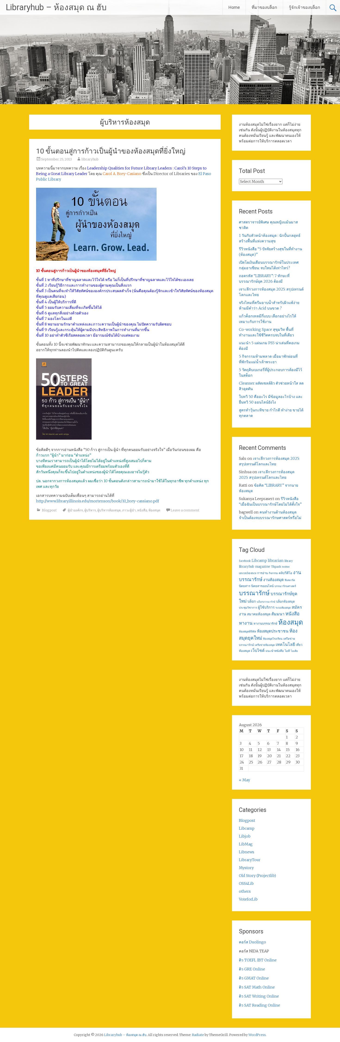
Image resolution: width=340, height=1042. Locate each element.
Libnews (246, 852)
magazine (262, 567)
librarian (276, 560)
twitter (286, 566)
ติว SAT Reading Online (259, 1005)
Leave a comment (185, 510)
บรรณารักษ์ (254, 593)
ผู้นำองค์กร (75, 510)
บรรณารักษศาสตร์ (285, 586)
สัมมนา (277, 613)
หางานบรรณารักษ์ (265, 624)
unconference (247, 573)
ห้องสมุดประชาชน (272, 631)
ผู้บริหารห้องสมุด (109, 510)
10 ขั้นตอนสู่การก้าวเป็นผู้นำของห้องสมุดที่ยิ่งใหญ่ (110, 151)
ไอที (287, 651)
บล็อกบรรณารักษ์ (266, 601)
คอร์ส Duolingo (252, 942)
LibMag (246, 844)
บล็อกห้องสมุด (285, 602)
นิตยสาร (244, 586)
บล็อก (251, 601)
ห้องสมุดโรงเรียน (272, 638)
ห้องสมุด (154, 510)
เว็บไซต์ (258, 650)
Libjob (244, 836)
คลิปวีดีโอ (285, 573)
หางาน (246, 623)
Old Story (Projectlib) (257, 875)
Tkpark (276, 566)
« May (244, 780)
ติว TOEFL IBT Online (258, 960)
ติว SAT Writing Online (259, 996)
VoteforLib (248, 899)
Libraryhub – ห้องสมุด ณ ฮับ (56, 7)
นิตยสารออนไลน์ (262, 586)
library (288, 561)
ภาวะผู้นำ (129, 510)
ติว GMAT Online (254, 978)
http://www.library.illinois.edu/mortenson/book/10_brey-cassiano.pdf (97, 501)
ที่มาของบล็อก (264, 7)
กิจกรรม (273, 573)
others (245, 891)
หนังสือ (142, 510)
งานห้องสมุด (273, 579)
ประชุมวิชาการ (248, 607)
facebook (245, 561)
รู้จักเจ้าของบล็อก (304, 7)
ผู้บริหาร (90, 510)
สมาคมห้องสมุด (258, 614)
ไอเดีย (294, 651)
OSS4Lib (246, 883)
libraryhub (90, 159)
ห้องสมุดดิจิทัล (247, 631)
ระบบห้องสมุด (283, 607)
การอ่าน (262, 573)
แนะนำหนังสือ (275, 651)
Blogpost (49, 510)
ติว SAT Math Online (257, 987)
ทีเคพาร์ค (290, 580)
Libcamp (259, 560)
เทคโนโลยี (285, 644)
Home (234, 7)
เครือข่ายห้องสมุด (265, 645)
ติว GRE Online (252, 969)
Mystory (246, 867)
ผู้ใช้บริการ (266, 607)
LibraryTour (249, 859)
